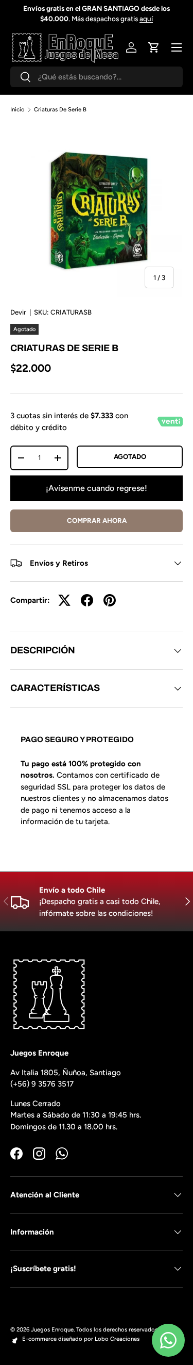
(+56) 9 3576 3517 (42, 1084)
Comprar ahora (97, 520)
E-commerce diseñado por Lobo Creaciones (80, 1338)
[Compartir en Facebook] (87, 600)
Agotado (130, 456)
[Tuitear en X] (64, 600)
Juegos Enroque (52, 1329)
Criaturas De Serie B (60, 109)
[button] (154, 47)
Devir (18, 312)
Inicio (17, 109)
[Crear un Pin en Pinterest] (109, 600)
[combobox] (96, 77)
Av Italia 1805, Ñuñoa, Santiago (65, 1072)
